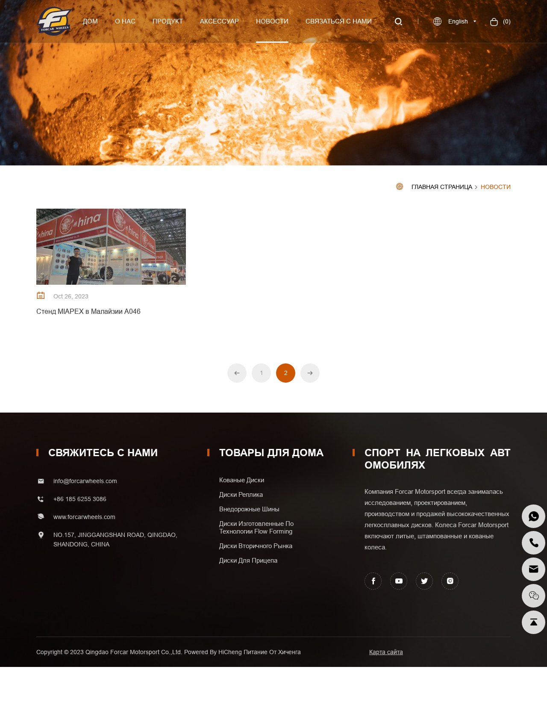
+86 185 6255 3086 (79, 499)
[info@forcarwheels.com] (533, 569)
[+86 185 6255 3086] (533, 516)
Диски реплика (242, 495)
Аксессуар (219, 21)
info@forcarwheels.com (85, 481)
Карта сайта (386, 652)
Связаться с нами (339, 21)
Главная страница (442, 187)
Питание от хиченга (272, 652)
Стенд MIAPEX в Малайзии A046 (88, 311)
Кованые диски (241, 480)
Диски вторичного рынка (255, 546)
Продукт (168, 21)
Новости (272, 21)
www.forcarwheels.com (84, 517)
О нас (125, 21)
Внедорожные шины (249, 509)
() (506, 21)
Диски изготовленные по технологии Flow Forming (256, 527)
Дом (90, 21)
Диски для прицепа (248, 560)
